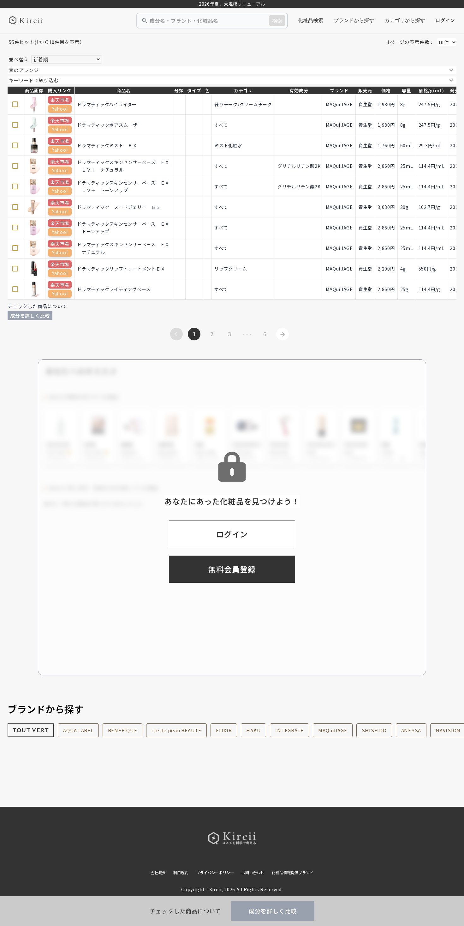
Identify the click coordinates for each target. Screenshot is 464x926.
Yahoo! (60, 109)
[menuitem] (311, 20)
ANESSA (411, 730)
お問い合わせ (252, 872)
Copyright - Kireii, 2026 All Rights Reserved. (232, 889)
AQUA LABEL (78, 730)
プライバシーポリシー (215, 872)
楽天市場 (60, 100)
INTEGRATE (289, 730)
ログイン (445, 20)
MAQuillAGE (332, 730)
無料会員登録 (232, 569)
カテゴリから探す (404, 20)
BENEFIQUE (122, 730)
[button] (232, 70)
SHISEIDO (374, 730)
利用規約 (180, 872)
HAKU (253, 730)
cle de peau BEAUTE (176, 730)
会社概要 (158, 872)
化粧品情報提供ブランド (292, 872)
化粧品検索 (311, 20)
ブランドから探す (354, 20)
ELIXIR (224, 730)
